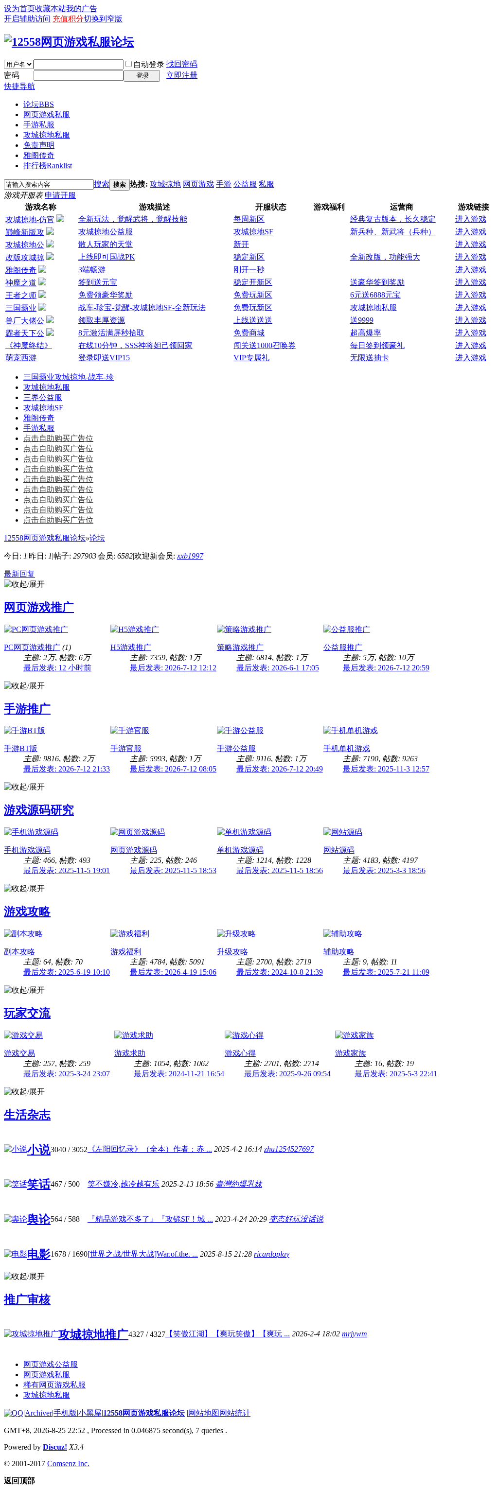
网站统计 (234, 1413)
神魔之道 (20, 283)
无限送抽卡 (369, 357)
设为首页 (19, 8)
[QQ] (13, 1413)
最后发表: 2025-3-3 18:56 (384, 870)
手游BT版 (20, 748)
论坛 (38, 104)
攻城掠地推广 (93, 1334)
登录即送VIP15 (104, 357)
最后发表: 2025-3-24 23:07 (66, 1073)
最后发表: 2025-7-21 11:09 (386, 972)
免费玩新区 (252, 295)
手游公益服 (236, 748)
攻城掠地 (165, 184)
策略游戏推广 (240, 647)
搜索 (101, 184)
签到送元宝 (97, 282)
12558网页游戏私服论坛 (45, 538)
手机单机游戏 (346, 748)
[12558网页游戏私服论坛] (69, 41)
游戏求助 (129, 1053)
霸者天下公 (24, 333)
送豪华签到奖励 (377, 282)
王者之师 (20, 295)
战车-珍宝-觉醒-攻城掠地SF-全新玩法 (142, 307)
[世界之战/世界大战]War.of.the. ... (143, 1254)
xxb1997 (190, 556)
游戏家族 (350, 1053)
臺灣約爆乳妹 (238, 1184)
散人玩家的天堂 (105, 244)
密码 (11, 75)
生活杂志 (27, 1114)
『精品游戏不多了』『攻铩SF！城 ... (150, 1219)
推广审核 (27, 1299)
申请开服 (60, 195)
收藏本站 (50, 8)
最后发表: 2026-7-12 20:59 (386, 668)
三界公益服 (42, 397)
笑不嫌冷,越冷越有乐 (124, 1184)
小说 (39, 1149)
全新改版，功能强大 (385, 257)
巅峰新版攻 (24, 232)
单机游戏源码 (240, 850)
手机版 (65, 1413)
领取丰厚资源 (101, 320)
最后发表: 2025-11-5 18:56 (279, 870)
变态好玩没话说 (296, 1219)
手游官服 (126, 748)
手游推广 (27, 708)
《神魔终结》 (28, 345)
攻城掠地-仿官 (29, 219)
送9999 (362, 320)
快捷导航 (19, 86)
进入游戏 (470, 219)
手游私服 (38, 125)
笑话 (39, 1184)
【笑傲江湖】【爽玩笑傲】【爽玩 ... (227, 1334)
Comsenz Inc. (68, 1463)
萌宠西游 (20, 357)
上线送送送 (252, 320)
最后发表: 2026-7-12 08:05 (173, 769)
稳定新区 (249, 257)
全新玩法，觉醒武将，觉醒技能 (132, 219)
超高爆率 (365, 333)
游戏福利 (126, 951)
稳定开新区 (252, 282)
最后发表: (57, 668)
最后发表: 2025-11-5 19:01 (66, 870)
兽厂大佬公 (24, 320)
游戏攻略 (27, 911)
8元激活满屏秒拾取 (111, 333)
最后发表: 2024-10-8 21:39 (279, 972)
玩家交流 (27, 1013)
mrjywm (354, 1334)
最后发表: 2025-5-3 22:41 (396, 1073)
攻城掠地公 (24, 245)
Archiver (38, 1413)
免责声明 (38, 145)
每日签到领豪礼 (377, 345)
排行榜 (47, 165)
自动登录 (148, 64)
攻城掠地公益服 (105, 232)
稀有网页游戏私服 (54, 1385)
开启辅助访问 (27, 19)
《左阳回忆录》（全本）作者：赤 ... (150, 1149)
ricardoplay (271, 1254)
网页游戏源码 (133, 850)
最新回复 (19, 574)
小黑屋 (90, 1413)
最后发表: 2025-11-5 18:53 (173, 870)
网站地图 (203, 1413)
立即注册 (181, 75)
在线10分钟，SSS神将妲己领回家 (135, 345)
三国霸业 (20, 308)
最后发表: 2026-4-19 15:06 (173, 972)
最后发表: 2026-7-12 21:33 (66, 769)
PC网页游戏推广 (32, 647)
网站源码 (339, 850)
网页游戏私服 (46, 114)
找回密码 (181, 64)
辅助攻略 (339, 951)
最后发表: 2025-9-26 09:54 (287, 1073)
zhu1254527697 (289, 1149)
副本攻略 (19, 951)
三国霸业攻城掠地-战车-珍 (68, 377)
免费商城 (249, 333)
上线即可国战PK (106, 257)
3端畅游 (92, 269)
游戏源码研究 (39, 810)
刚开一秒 (249, 269)
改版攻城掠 (24, 257)
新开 (241, 244)
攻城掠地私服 (46, 135)
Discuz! (55, 1447)
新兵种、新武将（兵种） (393, 232)
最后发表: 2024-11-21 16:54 (179, 1073)
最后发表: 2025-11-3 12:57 (386, 769)
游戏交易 (19, 1053)
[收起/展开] (24, 584)
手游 (223, 184)
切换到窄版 (103, 19)
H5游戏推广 (130, 647)
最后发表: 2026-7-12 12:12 (173, 668)
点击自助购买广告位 (58, 438)
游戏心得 (240, 1053)
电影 (39, 1254)
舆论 (39, 1219)
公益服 (245, 184)
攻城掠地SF (253, 232)
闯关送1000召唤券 (264, 345)
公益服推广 (342, 647)
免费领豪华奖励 (105, 295)
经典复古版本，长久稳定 (393, 219)
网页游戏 (198, 184)
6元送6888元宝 (375, 295)
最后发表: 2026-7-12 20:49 (279, 769)
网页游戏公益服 (50, 1364)
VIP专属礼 (251, 357)
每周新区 (249, 219)
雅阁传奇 (38, 155)
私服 (266, 184)
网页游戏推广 (39, 607)
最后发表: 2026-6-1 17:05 (277, 668)
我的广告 (81, 8)
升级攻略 (232, 951)
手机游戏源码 (27, 850)
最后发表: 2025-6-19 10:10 (66, 972)
